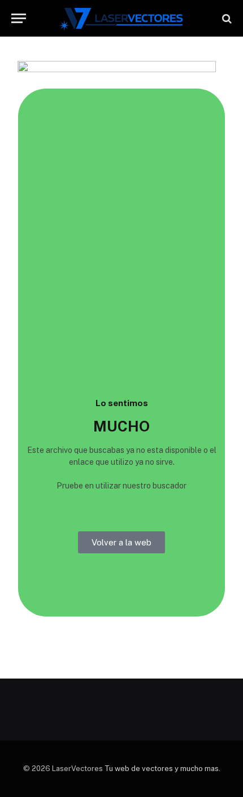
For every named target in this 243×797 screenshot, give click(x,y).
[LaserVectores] (122, 18)
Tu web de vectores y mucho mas (162, 768)
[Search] (226, 18)
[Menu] (18, 18)
